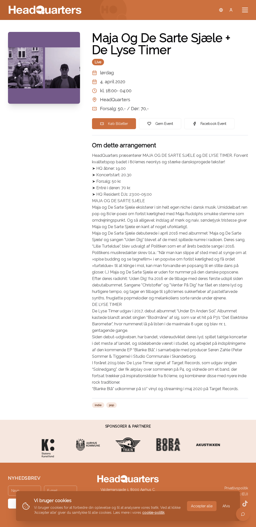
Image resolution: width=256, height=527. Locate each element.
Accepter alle (201, 506)
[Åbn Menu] (245, 10)
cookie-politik (153, 513)
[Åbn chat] (243, 514)
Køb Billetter (118, 124)
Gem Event (164, 124)
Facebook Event (213, 124)
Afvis (226, 506)
